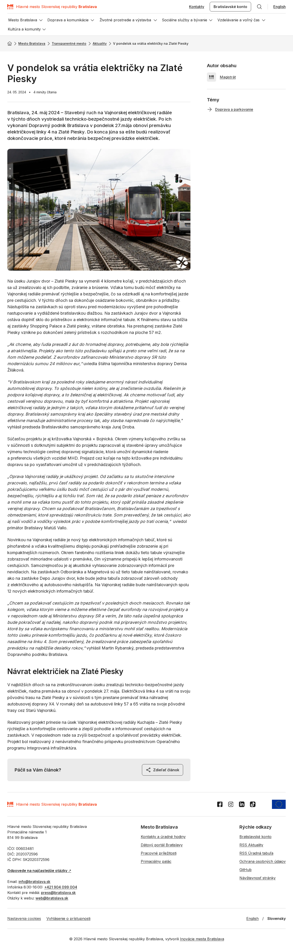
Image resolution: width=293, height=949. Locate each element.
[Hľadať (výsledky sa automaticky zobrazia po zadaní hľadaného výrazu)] (259, 6)
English (279, 6)
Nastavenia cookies (24, 918)
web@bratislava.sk (51, 898)
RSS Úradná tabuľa (256, 853)
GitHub (245, 869)
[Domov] (9, 43)
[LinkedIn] (241, 804)
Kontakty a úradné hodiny (163, 836)
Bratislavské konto (230, 6)
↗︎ (39, 870)
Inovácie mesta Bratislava (202, 939)
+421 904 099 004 (60, 887)
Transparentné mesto (69, 43)
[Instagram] (230, 804)
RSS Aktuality (251, 845)
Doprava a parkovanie (234, 109)
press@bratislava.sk (58, 892)
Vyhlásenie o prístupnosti (68, 918)
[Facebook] (219, 804)
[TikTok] (252, 804)
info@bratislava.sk (34, 881)
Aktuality (100, 43)
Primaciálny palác (156, 861)
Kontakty (196, 6)
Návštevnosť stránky (257, 878)
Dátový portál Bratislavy (162, 845)
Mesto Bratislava (31, 43)
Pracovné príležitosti (158, 853)
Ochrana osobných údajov (262, 861)
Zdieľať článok (166, 770)
